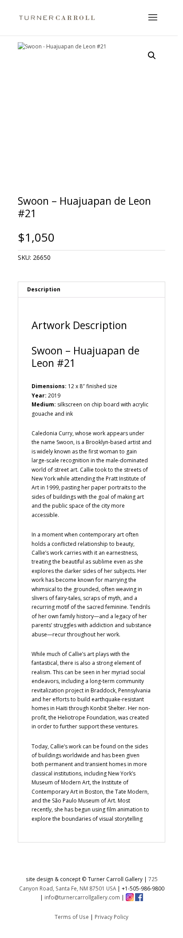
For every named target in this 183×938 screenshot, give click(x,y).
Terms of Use (72, 916)
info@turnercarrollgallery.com (82, 897)
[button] (152, 56)
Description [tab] (43, 289)
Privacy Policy (111, 916)
